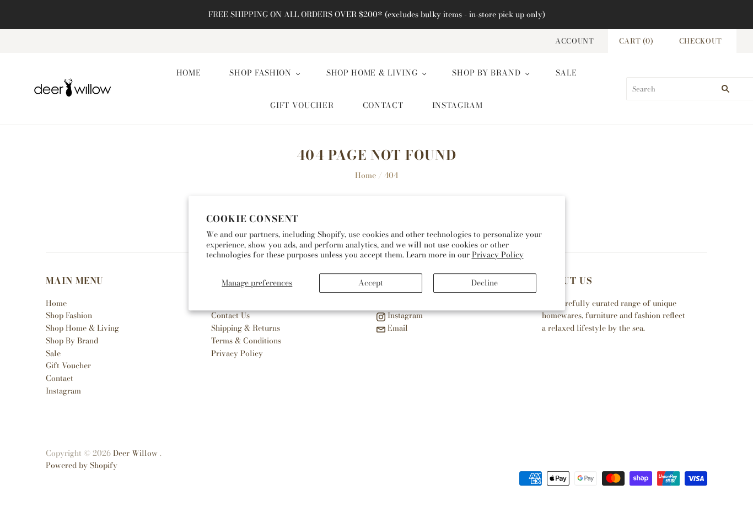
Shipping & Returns (245, 328)
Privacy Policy (498, 255)
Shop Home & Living (372, 73)
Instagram (457, 105)
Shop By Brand (486, 73)
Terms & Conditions (246, 341)
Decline (484, 283)
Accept (370, 283)
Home (188, 73)
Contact (383, 105)
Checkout (700, 40)
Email (396, 328)
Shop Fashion (260, 73)
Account (574, 40)
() (636, 40)
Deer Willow (135, 453)
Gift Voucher (302, 105)
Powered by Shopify (81, 465)
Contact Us (230, 315)
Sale (566, 73)
